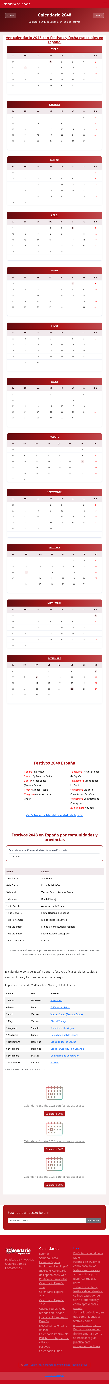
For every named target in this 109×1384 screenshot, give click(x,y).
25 (72, 689)
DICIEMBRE (54, 658)
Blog (76, 1248)
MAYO (54, 270)
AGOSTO (54, 436)
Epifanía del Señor (60, 1007)
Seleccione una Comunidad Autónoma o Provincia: (38, 850)
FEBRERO (54, 104)
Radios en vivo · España (54, 1266)
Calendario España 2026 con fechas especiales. (54, 1105)
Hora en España (49, 1262)
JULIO (54, 381)
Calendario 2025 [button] (54, 1149)
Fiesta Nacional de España (64, 1035)
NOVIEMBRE (54, 603)
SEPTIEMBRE (54, 492)
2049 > (98, 15)
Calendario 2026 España (54, 1375)
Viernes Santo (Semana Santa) (67, 1014)
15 (82, 461)
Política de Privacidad (53, 1279)
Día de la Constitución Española (67, 1048)
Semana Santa (48, 1258)
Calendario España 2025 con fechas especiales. (54, 1141)
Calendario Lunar (50, 1351)
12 (26, 572)
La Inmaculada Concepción (65, 1055)
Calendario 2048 (54, 15)
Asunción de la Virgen (62, 1028)
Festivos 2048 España (54, 763)
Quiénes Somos (15, 1264)
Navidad (55, 1062)
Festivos (44, 1347)
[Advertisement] (54, 738)
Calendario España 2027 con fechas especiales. (54, 1177)
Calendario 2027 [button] (54, 1184)
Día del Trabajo (59, 1021)
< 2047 (11, 15)
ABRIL (54, 215)
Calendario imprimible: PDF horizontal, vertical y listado (54, 1338)
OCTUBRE (54, 547)
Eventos (44, 1254)
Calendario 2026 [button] (54, 1113)
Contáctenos (13, 1268)
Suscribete (93, 1220)
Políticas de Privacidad (19, 1259)
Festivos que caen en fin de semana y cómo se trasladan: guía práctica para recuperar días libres (87, 1337)
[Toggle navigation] (105, 4)
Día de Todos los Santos (63, 1041)
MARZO (54, 159)
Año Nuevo (56, 1000)
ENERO (55, 49)
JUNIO (54, 326)
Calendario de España (16, 4)
